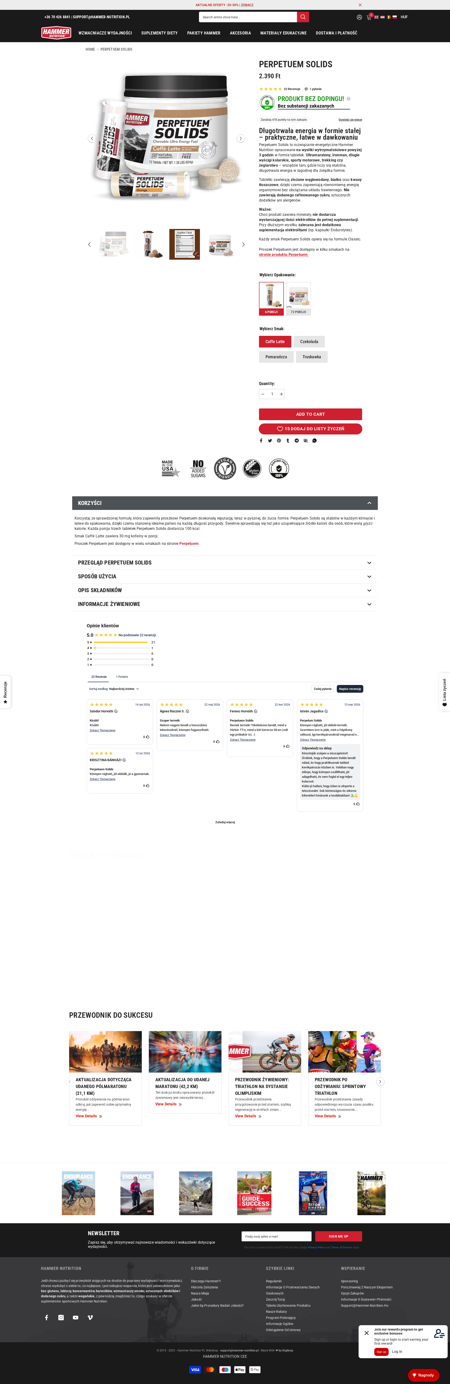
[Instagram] (61, 1317)
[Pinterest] (279, 440)
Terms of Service (341, 1247)
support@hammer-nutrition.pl (239, 1350)
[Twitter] (270, 440)
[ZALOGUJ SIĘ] (359, 17)
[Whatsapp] (314, 440)
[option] (166, 138)
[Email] (306, 440)
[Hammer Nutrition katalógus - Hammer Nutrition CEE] (195, 1193)
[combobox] (248, 17)
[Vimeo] (90, 1317)
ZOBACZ (247, 5)
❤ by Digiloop (284, 1350)
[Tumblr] (288, 440)
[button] (375, 17)
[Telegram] (297, 440)
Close (360, 5)
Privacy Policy (316, 1247)
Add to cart (310, 414)
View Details (86, 1116)
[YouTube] (75, 1317)
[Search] (254, 17)
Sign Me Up (339, 1236)
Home (90, 49)
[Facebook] (261, 440)
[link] (107, 969)
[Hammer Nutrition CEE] (78, 1193)
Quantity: (267, 384)
